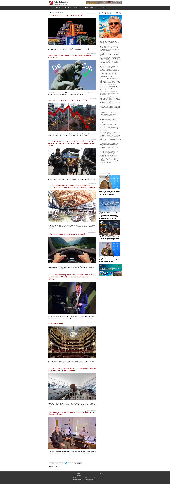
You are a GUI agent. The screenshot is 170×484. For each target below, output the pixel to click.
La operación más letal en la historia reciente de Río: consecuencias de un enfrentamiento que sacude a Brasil (71, 143)
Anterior (52, 463)
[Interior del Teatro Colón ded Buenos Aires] (72, 342)
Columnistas (58, 7)
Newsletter (78, 475)
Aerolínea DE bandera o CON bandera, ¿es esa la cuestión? (69, 56)
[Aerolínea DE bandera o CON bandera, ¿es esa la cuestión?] (72, 75)
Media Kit (97, 7)
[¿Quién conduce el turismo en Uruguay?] (72, 250)
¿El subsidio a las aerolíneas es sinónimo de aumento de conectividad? (71, 413)
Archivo (67, 7)
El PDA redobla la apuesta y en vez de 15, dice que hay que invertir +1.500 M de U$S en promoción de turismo (72, 277)
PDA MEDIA (105, 7)
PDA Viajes (76, 7)
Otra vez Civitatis (55, 324)
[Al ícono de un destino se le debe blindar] (72, 31)
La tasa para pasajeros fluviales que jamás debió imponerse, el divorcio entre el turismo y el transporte (72, 186)
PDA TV (92, 7)
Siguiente (79, 463)
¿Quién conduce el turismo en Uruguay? (66, 234)
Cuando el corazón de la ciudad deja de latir (67, 100)
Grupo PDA (84, 7)
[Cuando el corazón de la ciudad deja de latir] (72, 117)
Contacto (78, 473)
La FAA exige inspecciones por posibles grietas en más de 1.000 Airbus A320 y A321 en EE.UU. (109, 217)
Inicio (51, 7)
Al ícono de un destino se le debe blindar (66, 15)
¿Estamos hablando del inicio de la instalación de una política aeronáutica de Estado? (72, 370)
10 (75, 463)
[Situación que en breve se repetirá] (72, 433)
